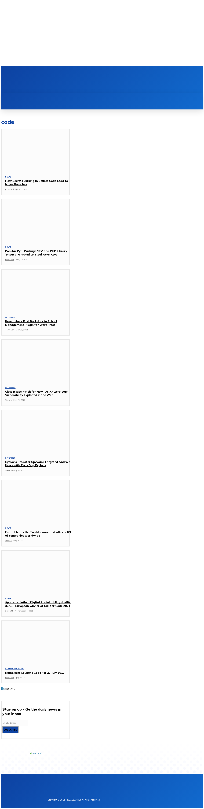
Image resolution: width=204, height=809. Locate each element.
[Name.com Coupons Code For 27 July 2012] (35, 642)
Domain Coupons (14, 669)
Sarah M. (9, 611)
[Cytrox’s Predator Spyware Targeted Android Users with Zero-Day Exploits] (35, 431)
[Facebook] (51, 72)
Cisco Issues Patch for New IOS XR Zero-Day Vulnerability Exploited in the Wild (36, 393)
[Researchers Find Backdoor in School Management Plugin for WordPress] (35, 291)
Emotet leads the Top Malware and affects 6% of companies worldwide (38, 533)
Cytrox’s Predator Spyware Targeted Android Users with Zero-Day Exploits (37, 463)
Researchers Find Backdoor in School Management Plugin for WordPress (31, 323)
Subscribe (10, 729)
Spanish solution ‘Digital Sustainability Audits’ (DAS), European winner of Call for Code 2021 (38, 604)
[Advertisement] (107, 82)
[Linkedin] (56, 72)
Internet (10, 317)
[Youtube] (67, 72)
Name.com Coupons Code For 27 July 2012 (35, 672)
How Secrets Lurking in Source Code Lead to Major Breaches (36, 182)
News (8, 177)
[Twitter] (62, 72)
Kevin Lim (9, 330)
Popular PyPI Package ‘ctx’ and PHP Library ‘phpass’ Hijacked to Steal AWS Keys (36, 252)
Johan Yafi (9, 189)
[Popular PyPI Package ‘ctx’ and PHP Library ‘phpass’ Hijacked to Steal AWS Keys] (35, 220)
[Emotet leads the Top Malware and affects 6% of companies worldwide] (35, 501)
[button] (22, 96)
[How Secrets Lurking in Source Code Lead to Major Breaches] (35, 150)
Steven (8, 400)
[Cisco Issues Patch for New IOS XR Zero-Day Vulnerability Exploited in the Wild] (35, 361)
